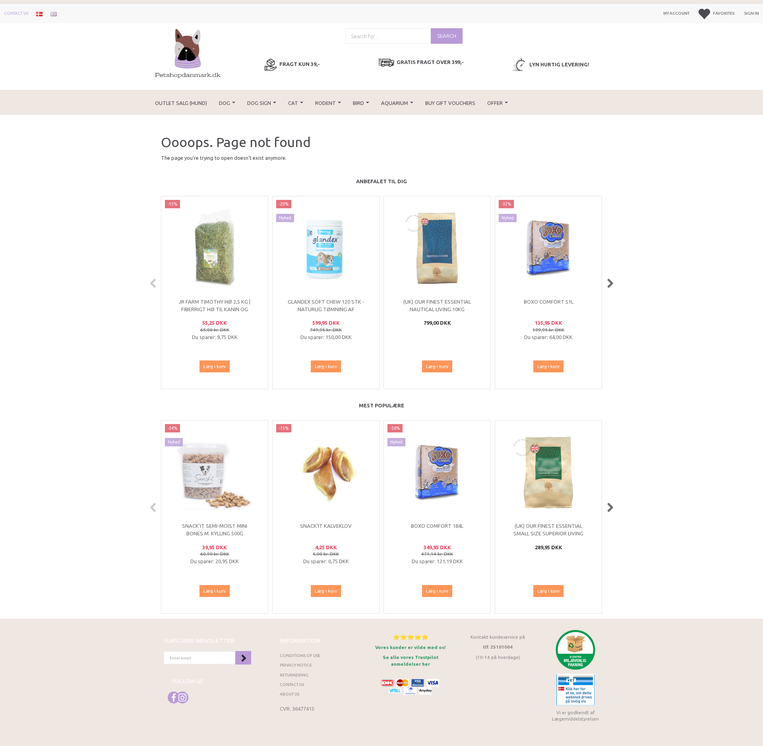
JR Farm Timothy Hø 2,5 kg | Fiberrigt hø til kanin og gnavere (214, 309)
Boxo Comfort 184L (437, 526)
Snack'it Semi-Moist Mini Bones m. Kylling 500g (214, 529)
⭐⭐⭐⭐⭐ (410, 637)
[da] (39, 13)
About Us (289, 694)
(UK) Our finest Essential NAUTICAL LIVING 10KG (437, 305)
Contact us (16, 13)
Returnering (294, 675)
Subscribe (243, 658)
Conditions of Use (300, 655)
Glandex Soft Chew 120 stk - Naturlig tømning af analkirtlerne (326, 309)
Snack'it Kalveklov (326, 526)
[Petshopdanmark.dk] (188, 52)
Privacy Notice (296, 665)
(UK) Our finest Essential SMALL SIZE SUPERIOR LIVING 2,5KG (548, 533)
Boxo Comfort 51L (548, 301)
